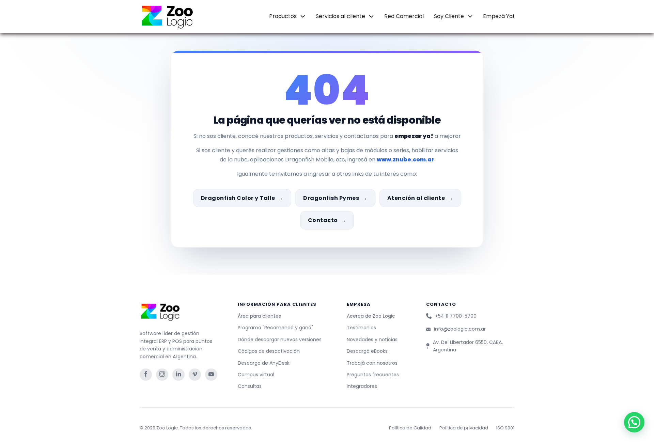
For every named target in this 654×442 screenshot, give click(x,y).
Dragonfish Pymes (331, 198)
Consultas (250, 386)
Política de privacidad (463, 428)
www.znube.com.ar (405, 159)
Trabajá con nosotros (372, 363)
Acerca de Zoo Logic (371, 316)
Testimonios (361, 327)
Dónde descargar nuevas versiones (280, 339)
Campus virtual (256, 374)
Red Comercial (404, 16)
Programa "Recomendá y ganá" (275, 327)
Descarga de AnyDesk (264, 363)
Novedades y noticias (372, 339)
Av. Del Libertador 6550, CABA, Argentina (468, 346)
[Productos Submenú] (303, 16)
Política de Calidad (410, 428)
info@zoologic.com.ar (460, 329)
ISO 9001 (505, 428)
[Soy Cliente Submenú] (470, 16)
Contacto (323, 220)
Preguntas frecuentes (373, 374)
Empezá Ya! (498, 16)
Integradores (362, 386)
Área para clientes (259, 316)
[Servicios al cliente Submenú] (371, 16)
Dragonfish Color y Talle (238, 198)
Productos (283, 16)
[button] (634, 422)
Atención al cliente (416, 198)
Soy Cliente (449, 16)
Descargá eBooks (367, 351)
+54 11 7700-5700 (456, 316)
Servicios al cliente (340, 16)
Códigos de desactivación (269, 351)
